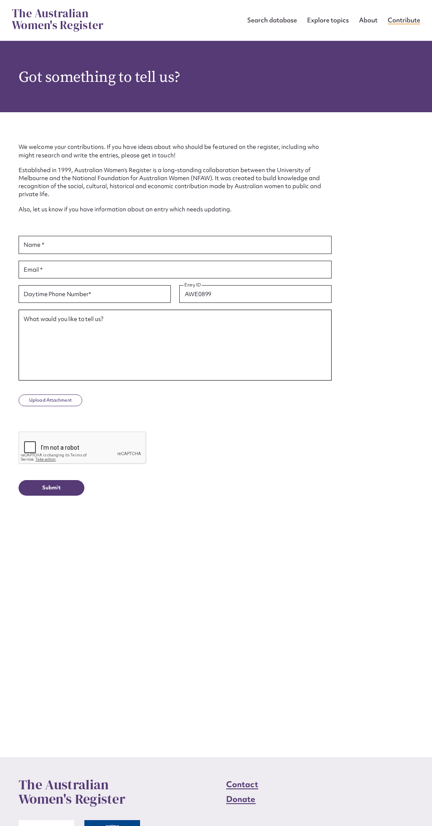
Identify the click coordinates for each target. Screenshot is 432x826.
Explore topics (328, 20)
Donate (241, 799)
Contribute (404, 20)
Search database (272, 20)
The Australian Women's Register (57, 19)
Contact (242, 784)
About (368, 20)
